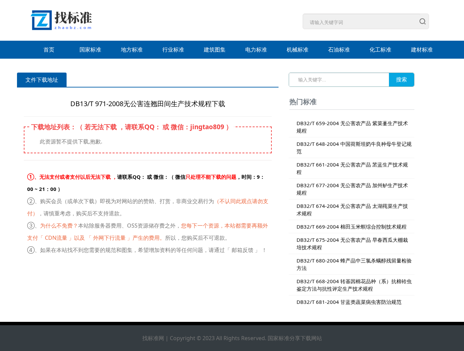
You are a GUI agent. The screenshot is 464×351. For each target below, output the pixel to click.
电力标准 (256, 49)
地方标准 (132, 49)
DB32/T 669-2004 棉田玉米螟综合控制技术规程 (352, 226)
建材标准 (422, 49)
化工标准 (380, 49)
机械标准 (297, 49)
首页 (48, 49)
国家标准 (90, 49)
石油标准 (339, 49)
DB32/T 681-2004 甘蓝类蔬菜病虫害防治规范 (349, 301)
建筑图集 (215, 49)
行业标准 (173, 49)
